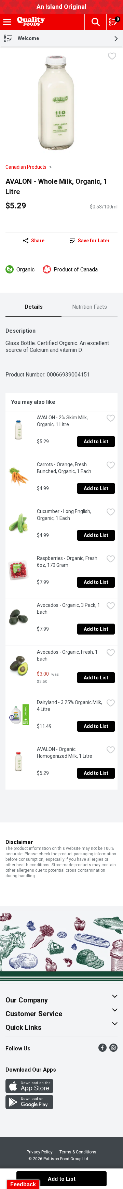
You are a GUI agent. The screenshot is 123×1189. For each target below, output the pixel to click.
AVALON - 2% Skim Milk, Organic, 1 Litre (63, 421)
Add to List (96, 441)
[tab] (33, 307)
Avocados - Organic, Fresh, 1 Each (68, 655)
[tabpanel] (61, 556)
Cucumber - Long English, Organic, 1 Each (64, 515)
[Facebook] (102, 1050)
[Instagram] (113, 1050)
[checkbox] (112, 57)
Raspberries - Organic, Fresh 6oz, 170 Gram (67, 561)
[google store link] (29, 1107)
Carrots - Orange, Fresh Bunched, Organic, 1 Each (64, 468)
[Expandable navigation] (7, 21)
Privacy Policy (40, 1152)
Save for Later (94, 240)
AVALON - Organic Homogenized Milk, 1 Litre (64, 752)
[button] (95, 22)
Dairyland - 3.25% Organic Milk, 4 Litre (70, 706)
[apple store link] (29, 1091)
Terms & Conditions (77, 1152)
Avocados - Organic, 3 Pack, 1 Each (69, 608)
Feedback (23, 1184)
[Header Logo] (30, 22)
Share (37, 240)
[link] (90, 240)
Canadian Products (25, 167)
